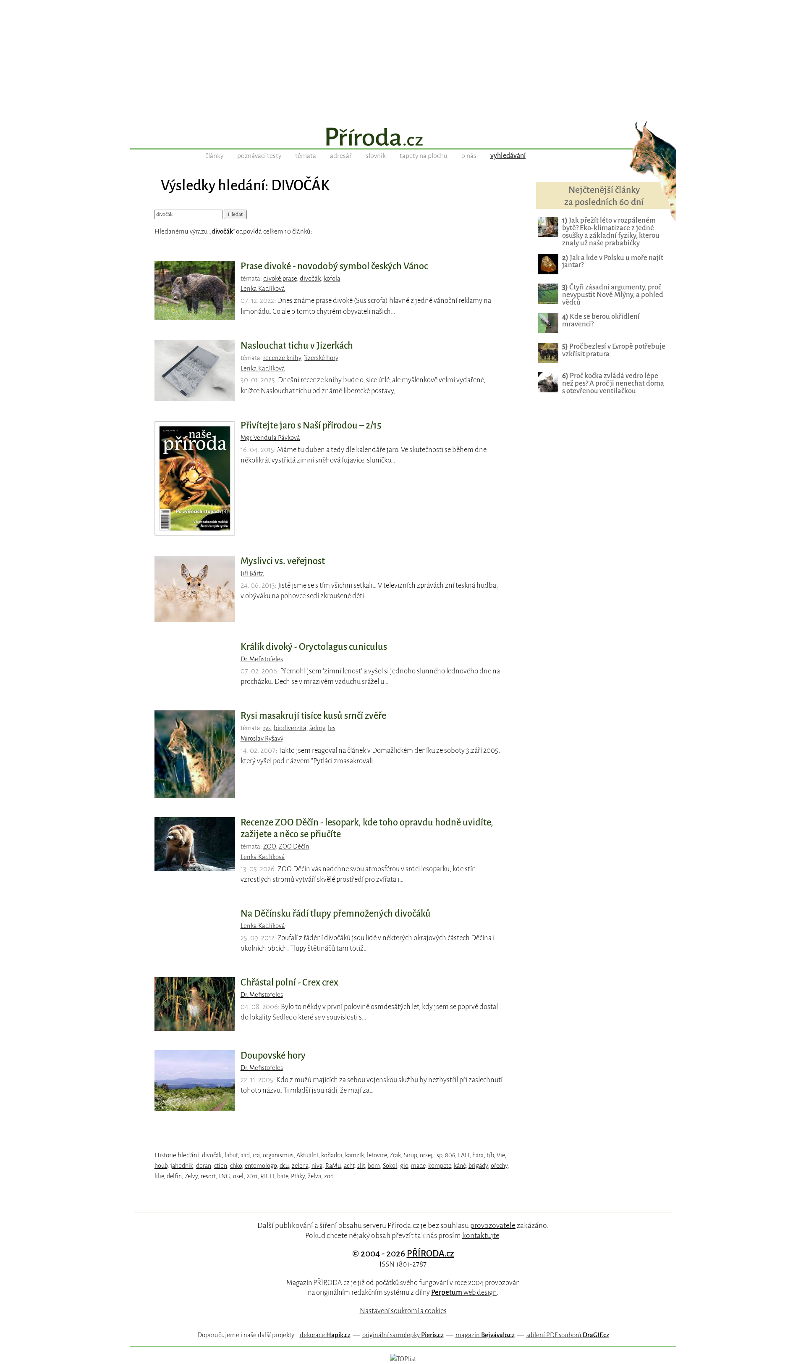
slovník (376, 156)
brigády (478, 1165)
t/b (490, 1155)
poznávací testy (259, 156)
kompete (439, 1165)
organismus (278, 1155)
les (331, 728)
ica (256, 1155)
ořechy (499, 1165)
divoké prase (280, 278)
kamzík (354, 1155)
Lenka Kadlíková (263, 288)
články (214, 156)
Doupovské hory (273, 1056)
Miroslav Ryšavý (262, 738)
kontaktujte (480, 1235)
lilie (159, 1176)
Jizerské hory (321, 358)
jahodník (181, 1165)
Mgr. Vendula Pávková (270, 437)
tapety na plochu (423, 156)
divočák (310, 278)
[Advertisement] (403, 59)
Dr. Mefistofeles (262, 659)
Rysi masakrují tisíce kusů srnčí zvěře (313, 716)
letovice (377, 1155)
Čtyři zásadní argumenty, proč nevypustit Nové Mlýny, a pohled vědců (612, 294)
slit (361, 1165)
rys (267, 728)
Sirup (410, 1155)
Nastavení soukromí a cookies (403, 1311)
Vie (501, 1155)
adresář (341, 156)
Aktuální (307, 1155)
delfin (174, 1176)
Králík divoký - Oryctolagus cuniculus (314, 647)
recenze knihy (282, 358)
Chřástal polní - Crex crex (289, 983)
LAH (463, 1155)
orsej (426, 1155)
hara (478, 1155)
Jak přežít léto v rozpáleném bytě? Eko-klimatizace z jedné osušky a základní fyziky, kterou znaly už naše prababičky (610, 231)
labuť (231, 1155)
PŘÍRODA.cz (430, 1253)
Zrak (395, 1155)
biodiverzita (290, 728)
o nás (468, 156)
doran (203, 1165)
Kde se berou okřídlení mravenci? (601, 320)
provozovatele (493, 1225)
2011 (251, 1176)
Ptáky (298, 1176)
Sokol (390, 1165)
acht (349, 1165)
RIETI (267, 1176)
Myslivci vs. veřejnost (283, 561)
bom (374, 1165)
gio (404, 1165)
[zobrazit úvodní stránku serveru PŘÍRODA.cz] (403, 137)
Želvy (191, 1176)
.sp (438, 1155)
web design (464, 1292)
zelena (300, 1165)
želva (314, 1176)
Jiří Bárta (252, 573)
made (418, 1165)
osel (238, 1176)
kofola (332, 278)
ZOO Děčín (294, 846)
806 (450, 1155)
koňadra (331, 1155)
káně (460, 1165)
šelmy (317, 728)
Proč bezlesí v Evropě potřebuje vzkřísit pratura (613, 350)
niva (316, 1165)
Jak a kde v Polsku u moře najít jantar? (612, 261)
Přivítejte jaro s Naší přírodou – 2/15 (311, 426)
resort (208, 1176)
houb (160, 1165)
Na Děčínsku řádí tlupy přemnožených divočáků (336, 914)
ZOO (269, 846)
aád (245, 1155)
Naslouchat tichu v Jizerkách (297, 346)
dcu (284, 1165)
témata (305, 156)
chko (236, 1165)
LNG (224, 1176)
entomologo (261, 1165)
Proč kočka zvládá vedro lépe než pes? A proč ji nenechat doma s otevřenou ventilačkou (613, 383)
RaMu (333, 1165)
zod (329, 1176)
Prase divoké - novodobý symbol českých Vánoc (334, 266)
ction (220, 1165)
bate (282, 1176)
